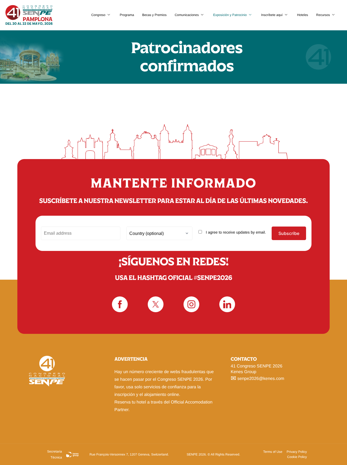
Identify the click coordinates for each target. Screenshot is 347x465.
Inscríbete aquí (271, 15)
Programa (127, 15)
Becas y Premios (154, 15)
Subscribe (288, 233)
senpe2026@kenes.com (260, 378)
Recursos (323, 15)
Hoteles (302, 15)
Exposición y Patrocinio (230, 15)
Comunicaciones (187, 15)
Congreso (98, 15)
